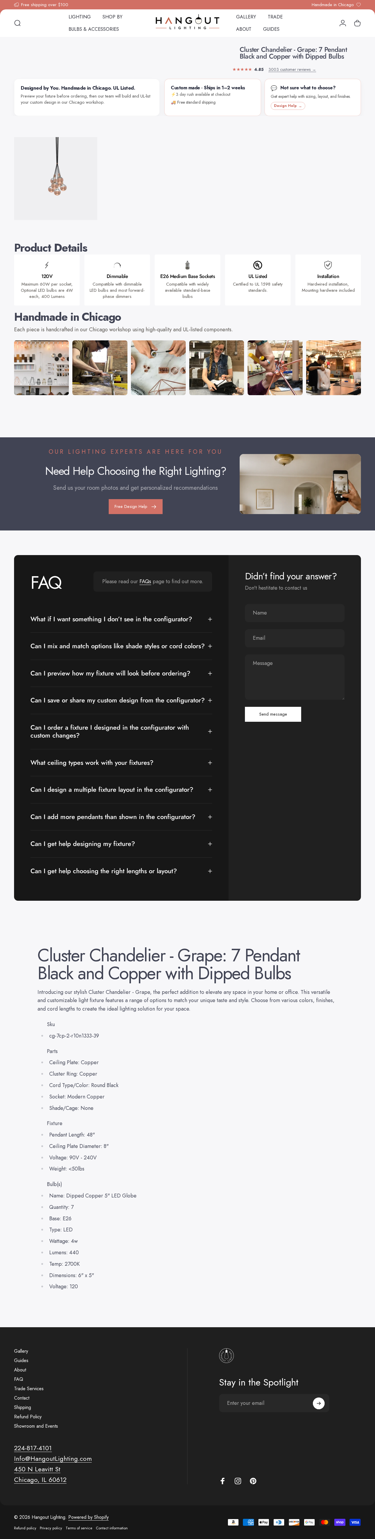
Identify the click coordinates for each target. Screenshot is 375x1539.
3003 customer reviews (292, 69)
